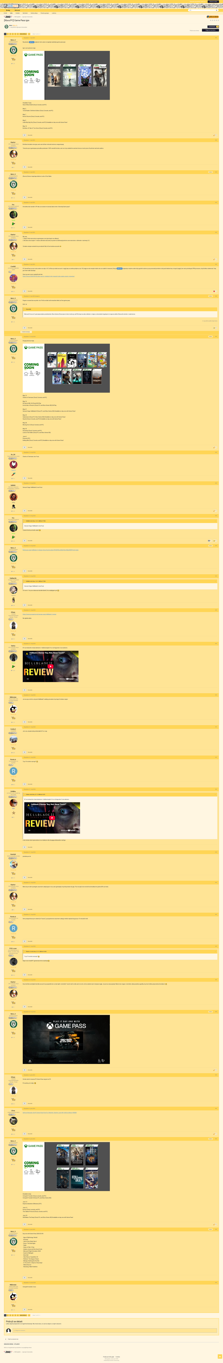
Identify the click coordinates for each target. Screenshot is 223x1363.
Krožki (5, 13)
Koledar (18, 13)
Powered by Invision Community (111, 1360)
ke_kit (13, 454)
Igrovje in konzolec (22, 27)
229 (14, 291)
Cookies (118, 1357)
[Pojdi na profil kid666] (13, 497)
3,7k (13, 878)
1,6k (13, 1134)
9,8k (13, 752)
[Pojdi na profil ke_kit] (13, 465)
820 (14, 784)
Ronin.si (13, 759)
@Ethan (32, 42)
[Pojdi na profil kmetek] (13, 864)
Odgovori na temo (210, 30)
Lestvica (54, 13)
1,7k (13, 722)
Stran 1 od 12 (36, 34)
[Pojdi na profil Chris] (13, 1121)
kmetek (13, 854)
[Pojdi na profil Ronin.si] (13, 771)
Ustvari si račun (213, 1)
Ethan (13, 612)
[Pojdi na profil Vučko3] (13, 739)
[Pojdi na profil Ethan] (13, 625)
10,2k (13, 670)
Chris (13, 1111)
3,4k (13, 227)
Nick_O (13, 40)
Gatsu (13, 646)
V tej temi (210, 10)
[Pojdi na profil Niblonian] (13, 709)
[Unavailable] (66, 75)
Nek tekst (25, 13)
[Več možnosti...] (216, 38)
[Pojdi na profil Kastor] (13, 154)
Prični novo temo (194, 30)
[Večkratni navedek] (24, 135)
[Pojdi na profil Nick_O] (6, 27)
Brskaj (8, 10)
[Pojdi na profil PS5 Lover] (13, 962)
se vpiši (44, 1323)
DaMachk (13, 578)
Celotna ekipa (34, 13)
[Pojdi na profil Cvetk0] (13, 278)
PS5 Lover (13, 948)
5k (13, 167)
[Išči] (217, 10)
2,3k (13, 975)
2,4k (13, 511)
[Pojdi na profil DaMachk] (13, 590)
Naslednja (23, 34)
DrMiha (13, 791)
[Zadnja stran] (29, 34)
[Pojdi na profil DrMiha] (13, 803)
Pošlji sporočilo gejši (108, 1357)
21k (14, 478)
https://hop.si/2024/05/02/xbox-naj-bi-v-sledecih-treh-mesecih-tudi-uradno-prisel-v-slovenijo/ (49, 276)
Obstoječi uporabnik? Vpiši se (197, 1)
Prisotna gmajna (45, 13)
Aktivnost (17, 10)
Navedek (30, 135)
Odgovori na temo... (20, 1330)
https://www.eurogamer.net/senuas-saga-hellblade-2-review (39, 614)
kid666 (13, 485)
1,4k (13, 63)
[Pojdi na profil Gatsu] (13, 657)
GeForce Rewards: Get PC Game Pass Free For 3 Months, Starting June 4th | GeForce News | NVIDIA (50, 1112)
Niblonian (13, 697)
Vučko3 (13, 729)
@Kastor (119, 268)
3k (13, 817)
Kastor (13, 142)
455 (14, 639)
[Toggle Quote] (25, 309)
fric (13, 205)
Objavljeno (29, 37)
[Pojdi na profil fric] (13, 215)
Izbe (11, 13)
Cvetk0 (13, 266)
